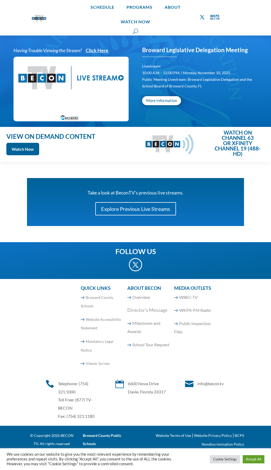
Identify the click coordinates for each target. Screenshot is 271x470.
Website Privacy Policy (213, 435)
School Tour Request (150, 344)
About (173, 7)
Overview (141, 297)
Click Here (97, 50)
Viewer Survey (98, 363)
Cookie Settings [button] (225, 459)
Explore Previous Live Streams (135, 209)
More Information (161, 100)
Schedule (102, 7)
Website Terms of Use (173, 435)
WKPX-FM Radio (195, 310)
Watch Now (135, 21)
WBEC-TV (188, 297)
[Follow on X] (202, 17)
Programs (139, 7)
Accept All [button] (253, 459)
